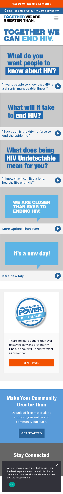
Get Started (31, 433)
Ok (11, 484)
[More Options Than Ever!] (31, 210)
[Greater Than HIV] (22, 18)
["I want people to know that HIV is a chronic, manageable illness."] (31, 68)
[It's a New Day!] (31, 257)
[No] (57, 464)
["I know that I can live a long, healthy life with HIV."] (31, 163)
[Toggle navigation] (56, 18)
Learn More (31, 362)
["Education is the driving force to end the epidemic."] (31, 116)
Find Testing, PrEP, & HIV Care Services (31, 10)
